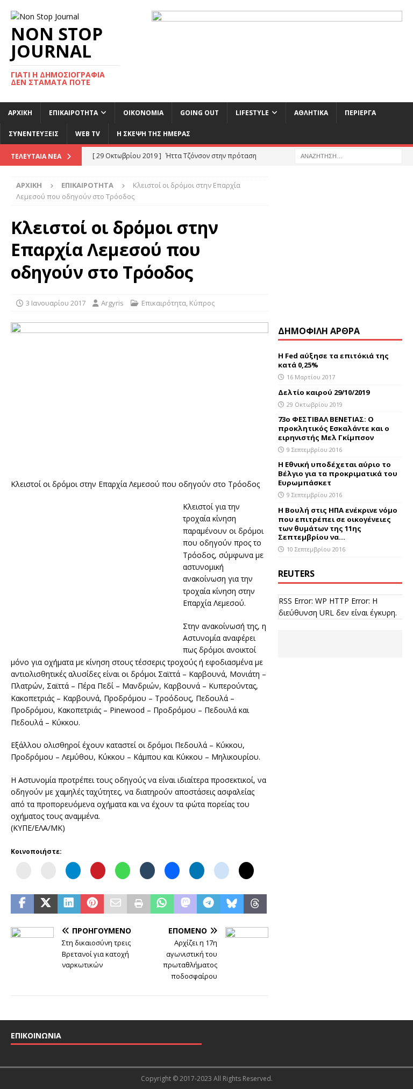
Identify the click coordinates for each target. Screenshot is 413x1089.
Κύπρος (202, 303)
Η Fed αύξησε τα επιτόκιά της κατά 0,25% (333, 360)
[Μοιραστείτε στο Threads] (255, 904)
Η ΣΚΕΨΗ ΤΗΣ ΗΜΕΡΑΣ (153, 133)
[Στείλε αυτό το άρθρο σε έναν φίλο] (115, 904)
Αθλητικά (311, 112)
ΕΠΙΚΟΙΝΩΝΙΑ (36, 1035)
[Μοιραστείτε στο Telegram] (208, 904)
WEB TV (87, 133)
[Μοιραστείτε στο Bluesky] (232, 904)
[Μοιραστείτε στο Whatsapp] (162, 904)
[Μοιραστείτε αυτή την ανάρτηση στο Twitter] (45, 904)
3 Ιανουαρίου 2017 (56, 303)
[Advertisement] (91, 568)
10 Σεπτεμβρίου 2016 (316, 549)
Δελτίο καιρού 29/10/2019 (324, 392)
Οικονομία (143, 112)
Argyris (112, 303)
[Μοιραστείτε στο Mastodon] (185, 904)
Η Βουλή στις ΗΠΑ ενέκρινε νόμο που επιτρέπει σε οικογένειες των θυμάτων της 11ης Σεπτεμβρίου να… (337, 523)
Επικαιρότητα (73, 112)
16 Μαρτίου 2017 (311, 377)
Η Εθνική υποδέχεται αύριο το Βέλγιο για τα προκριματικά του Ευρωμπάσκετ (337, 473)
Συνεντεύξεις (34, 133)
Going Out (199, 112)
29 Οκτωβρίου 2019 (315, 404)
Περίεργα (360, 112)
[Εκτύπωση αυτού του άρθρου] (138, 904)
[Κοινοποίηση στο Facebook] (22, 904)
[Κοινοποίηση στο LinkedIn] (69, 904)
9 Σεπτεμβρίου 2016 (314, 449)
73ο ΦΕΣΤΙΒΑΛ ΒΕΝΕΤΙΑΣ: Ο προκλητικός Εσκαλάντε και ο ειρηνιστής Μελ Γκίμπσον (333, 428)
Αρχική (20, 112)
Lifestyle (252, 112)
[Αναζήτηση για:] (348, 155)
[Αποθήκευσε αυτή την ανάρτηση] (92, 904)
